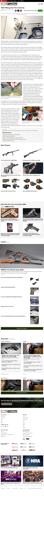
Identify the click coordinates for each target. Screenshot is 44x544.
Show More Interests (28, 393)
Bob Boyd (36, 130)
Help (2, 421)
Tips (1, 10)
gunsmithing (27, 130)
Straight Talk (4, 357)
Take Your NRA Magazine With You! (9, 467)
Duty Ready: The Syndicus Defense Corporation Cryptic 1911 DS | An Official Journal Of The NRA (31, 234)
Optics (24, 424)
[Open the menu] (42, 4)
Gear (24, 421)
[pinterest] (21, 10)
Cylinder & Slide (13, 56)
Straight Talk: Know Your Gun (7, 306)
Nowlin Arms (20, 56)
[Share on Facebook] (15, 10)
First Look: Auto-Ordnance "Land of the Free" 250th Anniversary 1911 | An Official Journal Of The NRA (33, 220)
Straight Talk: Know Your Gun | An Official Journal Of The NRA (10, 356)
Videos (24, 378)
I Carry (24, 341)
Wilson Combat (28, 56)
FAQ (1, 419)
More (8, 242)
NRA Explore (3, 436)
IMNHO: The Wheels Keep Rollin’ (12, 270)
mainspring (17, 130)
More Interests (12, 339)
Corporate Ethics (15, 488)
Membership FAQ (26, 434)
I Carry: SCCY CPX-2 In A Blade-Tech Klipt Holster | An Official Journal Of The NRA (33, 370)
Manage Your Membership (27, 436)
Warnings (21, 488)
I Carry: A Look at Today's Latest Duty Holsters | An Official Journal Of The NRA (32, 357)
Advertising (3, 416)
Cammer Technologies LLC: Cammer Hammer (13, 137)
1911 (3, 130)
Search (2, 422)
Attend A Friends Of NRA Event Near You (32, 483)
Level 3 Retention (33, 359)
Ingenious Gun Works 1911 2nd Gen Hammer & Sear (14, 139)
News (2, 274)
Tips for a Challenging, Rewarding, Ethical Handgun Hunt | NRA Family (9, 361)
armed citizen (9, 357)
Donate (14, 1)
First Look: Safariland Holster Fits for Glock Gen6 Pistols (13, 316)
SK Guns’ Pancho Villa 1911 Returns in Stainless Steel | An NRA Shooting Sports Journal (10, 220)
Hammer (5, 130)
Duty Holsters (26, 359)
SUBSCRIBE (6, 404)
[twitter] (18, 10)
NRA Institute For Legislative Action (7, 434)
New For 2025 (4, 378)
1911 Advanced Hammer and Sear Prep (11, 134)
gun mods (32, 130)
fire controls (22, 130)
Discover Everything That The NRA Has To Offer (10, 483)
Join (9, 1)
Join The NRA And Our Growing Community (30, 468)
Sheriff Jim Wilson (5, 341)
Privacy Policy (3, 488)
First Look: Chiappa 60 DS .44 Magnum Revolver (11, 297)
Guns (24, 422)
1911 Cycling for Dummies (8, 140)
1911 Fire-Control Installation (9, 136)
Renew (11, 1)
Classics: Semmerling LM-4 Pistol (8, 287)
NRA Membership (26, 431)
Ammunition (25, 419)
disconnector (12, 130)
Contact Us (3, 417)
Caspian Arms (10, 62)
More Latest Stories (26, 328)
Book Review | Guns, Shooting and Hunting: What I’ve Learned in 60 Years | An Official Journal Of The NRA (10, 234)
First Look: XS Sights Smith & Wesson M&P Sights (11, 277)
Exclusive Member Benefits (27, 433)
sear (8, 130)
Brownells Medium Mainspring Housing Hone (33, 97)
